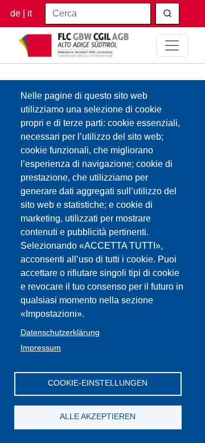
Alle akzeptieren (98, 416)
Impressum (40, 348)
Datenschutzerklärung (60, 332)
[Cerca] (167, 13)
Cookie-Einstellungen (97, 383)
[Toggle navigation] (172, 45)
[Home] (74, 45)
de (15, 13)
